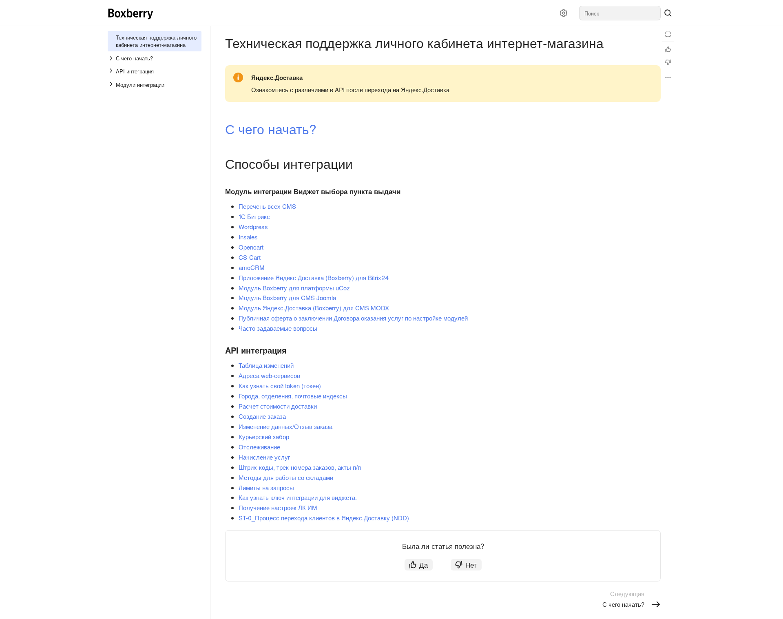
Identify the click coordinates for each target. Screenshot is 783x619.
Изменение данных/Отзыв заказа (285, 426)
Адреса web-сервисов (269, 375)
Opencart (251, 247)
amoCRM (252, 267)
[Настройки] (563, 13)
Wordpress (253, 226)
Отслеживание (259, 446)
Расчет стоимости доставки (278, 406)
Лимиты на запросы (266, 487)
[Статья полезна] (668, 49)
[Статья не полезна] (668, 62)
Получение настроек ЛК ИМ (278, 507)
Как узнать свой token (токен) (280, 385)
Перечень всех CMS (267, 206)
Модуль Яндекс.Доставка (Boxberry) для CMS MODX (314, 307)
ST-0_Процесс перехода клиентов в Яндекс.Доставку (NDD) (324, 517)
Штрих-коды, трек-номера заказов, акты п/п (300, 467)
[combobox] (620, 13)
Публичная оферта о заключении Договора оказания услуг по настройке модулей (353, 318)
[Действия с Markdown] (668, 77)
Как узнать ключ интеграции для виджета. (298, 497)
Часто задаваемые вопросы (278, 328)
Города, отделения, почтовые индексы (293, 395)
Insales (248, 236)
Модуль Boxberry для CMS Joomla (287, 297)
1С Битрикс (254, 216)
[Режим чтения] (668, 34)
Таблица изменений (266, 365)
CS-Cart (250, 257)
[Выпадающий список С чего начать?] (112, 58)
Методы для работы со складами (286, 477)
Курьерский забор (264, 436)
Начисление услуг (264, 457)
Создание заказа (262, 416)
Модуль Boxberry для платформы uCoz (294, 287)
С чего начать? (270, 128)
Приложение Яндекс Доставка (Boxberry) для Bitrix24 (314, 277)
